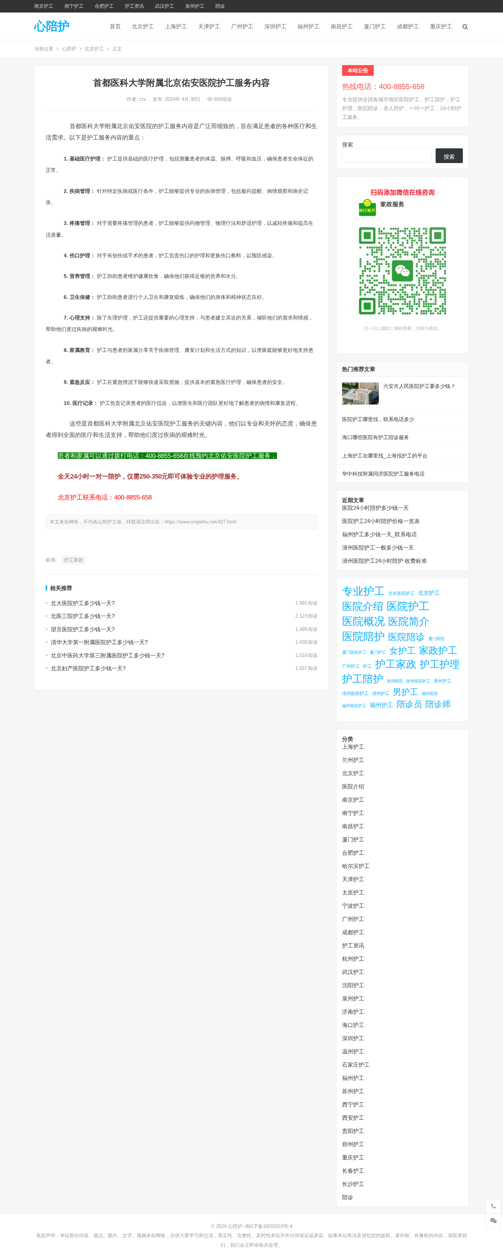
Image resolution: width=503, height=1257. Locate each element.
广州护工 (242, 26)
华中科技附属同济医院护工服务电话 (383, 474)
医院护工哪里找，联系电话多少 (378, 419)
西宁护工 (353, 1104)
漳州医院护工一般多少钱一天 (378, 547)
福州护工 (309, 26)
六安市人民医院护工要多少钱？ (419, 386)
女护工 (402, 651)
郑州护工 (353, 1144)
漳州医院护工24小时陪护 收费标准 (384, 561)
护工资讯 (134, 6)
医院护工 (408, 606)
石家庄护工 (356, 1065)
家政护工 (438, 650)
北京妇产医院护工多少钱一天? (88, 668)
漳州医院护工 (355, 693)
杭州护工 (353, 959)
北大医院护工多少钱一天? (83, 603)
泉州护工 (194, 6)
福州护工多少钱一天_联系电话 (379, 534)
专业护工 (363, 591)
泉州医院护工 (418, 681)
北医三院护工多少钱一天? (83, 616)
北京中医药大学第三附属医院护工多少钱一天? (107, 655)
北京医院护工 (401, 593)
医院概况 (363, 621)
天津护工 (209, 26)
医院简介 (408, 621)
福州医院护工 (354, 705)
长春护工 (353, 1171)
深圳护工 (275, 26)
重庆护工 (441, 26)
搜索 (347, 144)
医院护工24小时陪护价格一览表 (381, 521)
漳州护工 (381, 693)
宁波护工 (353, 906)
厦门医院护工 (354, 652)
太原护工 (353, 892)
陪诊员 (409, 704)
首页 (115, 26)
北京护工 (143, 26)
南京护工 (43, 6)
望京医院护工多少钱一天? (83, 629)
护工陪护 (362, 679)
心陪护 (52, 26)
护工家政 (73, 560)
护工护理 (440, 664)
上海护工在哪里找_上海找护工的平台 (385, 456)
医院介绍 (362, 606)
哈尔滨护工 (356, 866)
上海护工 (176, 26)
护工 (367, 666)
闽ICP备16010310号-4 (268, 1226)
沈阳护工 (353, 985)
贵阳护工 (353, 1131)
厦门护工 (375, 26)
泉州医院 (395, 681)
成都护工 (408, 26)
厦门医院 (436, 638)
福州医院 (430, 693)
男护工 (405, 692)
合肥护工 (104, 6)
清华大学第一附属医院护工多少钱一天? (99, 642)
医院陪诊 (406, 637)
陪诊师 (438, 704)
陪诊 (220, 6)
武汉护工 (164, 6)
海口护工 (353, 1025)
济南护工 (353, 1012)
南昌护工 (342, 26)
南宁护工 (74, 6)
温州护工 (353, 1051)
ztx (143, 99)
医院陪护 (363, 636)
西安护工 (353, 1118)
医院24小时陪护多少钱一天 (375, 508)
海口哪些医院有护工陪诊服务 (375, 437)
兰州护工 (353, 760)
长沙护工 (353, 1184)
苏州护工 (353, 1091)
